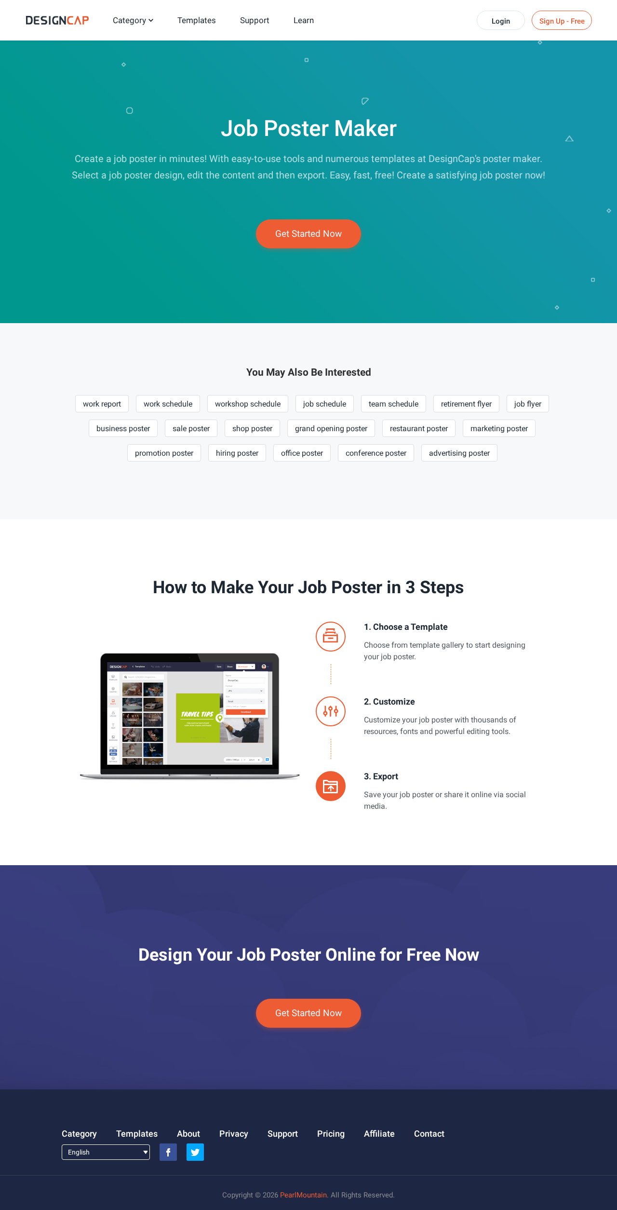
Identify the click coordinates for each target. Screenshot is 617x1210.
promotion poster (164, 453)
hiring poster (237, 453)
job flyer (527, 403)
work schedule (168, 403)
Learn (304, 20)
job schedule (324, 403)
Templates (196, 20)
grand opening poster (331, 428)
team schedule (393, 403)
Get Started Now (308, 233)
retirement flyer (466, 403)
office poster (302, 453)
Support (254, 20)
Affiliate (379, 1133)
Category (129, 20)
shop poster (252, 428)
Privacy (233, 1133)
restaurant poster (419, 428)
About (188, 1133)
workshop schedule (248, 403)
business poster (123, 428)
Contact (429, 1133)
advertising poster (459, 453)
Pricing (331, 1133)
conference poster (376, 453)
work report (102, 403)
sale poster (191, 428)
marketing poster (499, 428)
